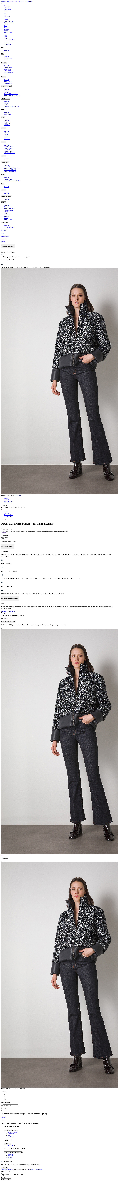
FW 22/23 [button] (7, 16)
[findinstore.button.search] (1, 1107)
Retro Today (7, 70)
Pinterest (10, 1157)
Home (6, 498)
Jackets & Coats (5, 98)
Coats (5, 104)
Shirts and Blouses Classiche (12, 95)
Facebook (10, 1154)
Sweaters (6, 135)
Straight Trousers (8, 151)
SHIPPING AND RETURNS (8, 621)
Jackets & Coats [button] (8, 23)
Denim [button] (6, 24)
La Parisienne (8, 67)
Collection (7, 73)
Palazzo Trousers (8, 146)
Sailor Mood (7, 69)
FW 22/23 (3, 63)
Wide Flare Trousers (9, 153)
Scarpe (3, 156)
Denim (3, 109)
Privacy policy (39, 1169)
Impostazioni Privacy (19, 1169)
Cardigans (7, 132)
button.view (18, 495)
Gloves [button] (6, 38)
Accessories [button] (7, 9)
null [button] (5, 13)
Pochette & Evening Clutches (12, 180)
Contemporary (8, 58)
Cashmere (7, 134)
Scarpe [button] (6, 30)
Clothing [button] (6, 7)
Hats (2, 184)
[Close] (14, 252)
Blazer (6, 103)
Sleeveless (7, 139)
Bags (2, 174)
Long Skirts (7, 122)
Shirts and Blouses (6, 86)
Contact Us (11, 1133)
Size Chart (10, 1137)
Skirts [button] (5, 26)
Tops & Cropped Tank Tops (11, 168)
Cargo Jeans (7, 114)
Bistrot (6, 60)
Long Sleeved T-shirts (10, 170)
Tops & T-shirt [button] (8, 32)
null (2, 47)
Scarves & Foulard (6, 196)
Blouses (6, 91)
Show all (6, 50)
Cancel (8, 1179)
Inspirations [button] (7, 6)
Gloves (3, 190)
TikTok (10, 1158)
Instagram (10, 1155)
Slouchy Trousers (9, 149)
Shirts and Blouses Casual (11, 94)
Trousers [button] (6, 29)
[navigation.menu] (1, 3)
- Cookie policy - (30, 1169)
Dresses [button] (6, 19)
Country (5, 1176)
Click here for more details (8, 611)
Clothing (3, 202)
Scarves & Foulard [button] (9, 40)
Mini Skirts (7, 125)
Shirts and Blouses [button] (9, 21)
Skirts (2, 117)
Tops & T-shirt (4, 162)
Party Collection (8, 72)
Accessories (4, 222)
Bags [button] (5, 35)
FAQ (9, 1135)
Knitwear (3, 128)
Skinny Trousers (8, 148)
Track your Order (12, 1132)
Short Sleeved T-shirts (10, 171)
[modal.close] (1, 628)
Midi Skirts (7, 123)
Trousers (3, 142)
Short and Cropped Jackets (11, 106)
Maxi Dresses (8, 83)
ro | (4, 1167)
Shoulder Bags (8, 179)
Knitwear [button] (6, 27)
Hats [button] (5, 36)
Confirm (3, 1179)
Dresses (3, 77)
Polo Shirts (7, 166)
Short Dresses (8, 81)
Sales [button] (5, 10)
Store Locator (11, 1145)
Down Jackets (8, 503)
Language (5, 1177)
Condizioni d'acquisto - (7, 1169)
